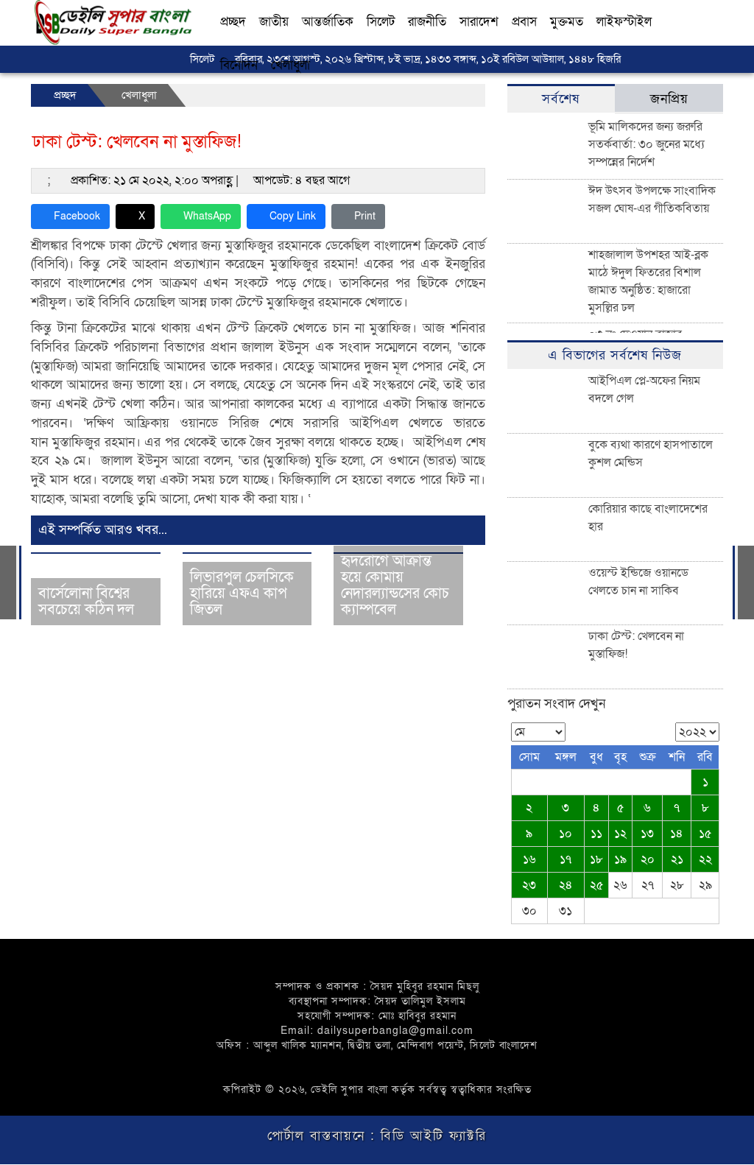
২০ (648, 859)
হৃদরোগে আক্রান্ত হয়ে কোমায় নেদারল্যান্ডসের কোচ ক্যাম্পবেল (395, 585)
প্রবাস (524, 21)
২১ (677, 859)
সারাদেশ (478, 21)
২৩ (529, 885)
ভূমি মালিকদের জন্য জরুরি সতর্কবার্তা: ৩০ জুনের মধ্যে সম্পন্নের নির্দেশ (646, 144)
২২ (705, 859)
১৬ (529, 859)
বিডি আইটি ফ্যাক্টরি (431, 1135)
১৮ (596, 859)
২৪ (566, 885)
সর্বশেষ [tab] (560, 99)
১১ (596, 834)
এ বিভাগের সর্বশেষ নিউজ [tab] (615, 355)
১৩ (647, 834)
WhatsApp (207, 216)
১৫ (705, 834)
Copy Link (292, 216)
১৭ (565, 859)
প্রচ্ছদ (233, 21)
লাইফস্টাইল (624, 21)
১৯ (620, 859)
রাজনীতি (427, 21)
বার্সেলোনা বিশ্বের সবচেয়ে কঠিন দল (86, 601)
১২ (620, 834)
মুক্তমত (566, 21)
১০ (565, 834)
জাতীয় (274, 21)
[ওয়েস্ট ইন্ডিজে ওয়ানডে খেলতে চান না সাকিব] (746, 582)
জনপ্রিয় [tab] (669, 99)
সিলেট (381, 21)
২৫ (597, 885)
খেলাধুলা (290, 65)
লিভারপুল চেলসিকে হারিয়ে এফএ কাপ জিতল (242, 593)
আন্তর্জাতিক (327, 21)
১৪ (676, 834)
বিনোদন (239, 65)
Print (365, 216)
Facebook (77, 216)
